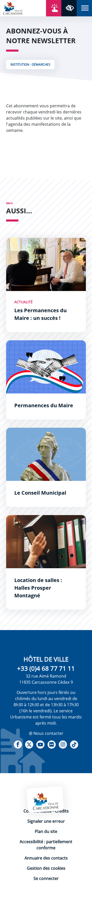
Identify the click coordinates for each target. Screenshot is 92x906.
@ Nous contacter (46, 733)
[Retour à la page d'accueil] (13, 7)
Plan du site (46, 831)
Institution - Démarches (30, 64)
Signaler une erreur (46, 821)
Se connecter (46, 878)
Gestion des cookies (46, 868)
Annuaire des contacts (46, 858)
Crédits (62, 811)
